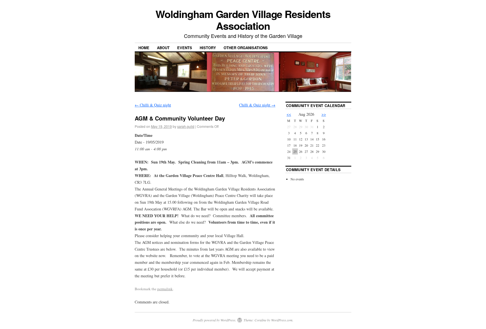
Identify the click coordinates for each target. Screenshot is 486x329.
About (163, 47)
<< (289, 114)
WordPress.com (281, 320)
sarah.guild (185, 126)
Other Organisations (246, 47)
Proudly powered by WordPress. (214, 320)
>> (323, 114)
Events (184, 47)
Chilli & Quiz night (153, 105)
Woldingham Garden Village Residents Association (243, 19)
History (208, 47)
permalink (165, 288)
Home (143, 47)
